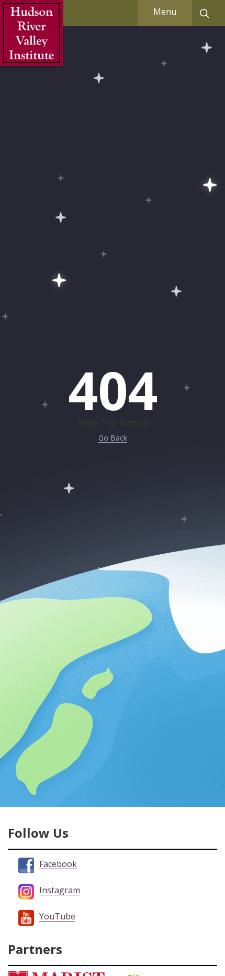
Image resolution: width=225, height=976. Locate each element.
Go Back (112, 438)
